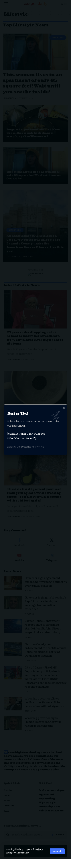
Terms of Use (22, 853)
